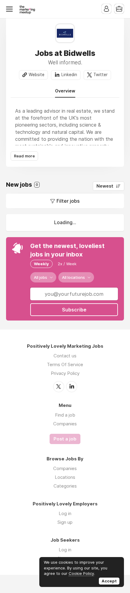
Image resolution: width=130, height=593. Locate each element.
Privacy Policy (65, 373)
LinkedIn (72, 387)
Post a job (65, 439)
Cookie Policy (81, 573)
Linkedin (69, 74)
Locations (65, 477)
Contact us (65, 356)
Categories (65, 486)
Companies (65, 424)
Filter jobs (68, 201)
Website (36, 74)
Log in (65, 513)
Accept (109, 580)
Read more (24, 156)
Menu (10, 9)
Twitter (100, 74)
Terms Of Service (65, 364)
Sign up (65, 522)
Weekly (41, 263)
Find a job (65, 415)
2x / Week (67, 263)
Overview (65, 91)
